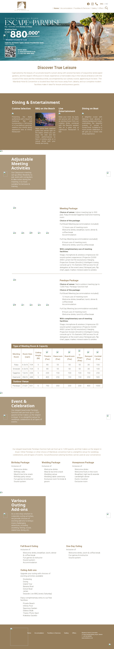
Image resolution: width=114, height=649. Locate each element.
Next (52, 219)
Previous (15, 219)
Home (56, 8)
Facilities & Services (82, 8)
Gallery (94, 8)
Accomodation (66, 8)
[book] (110, 644)
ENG (101, 4)
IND (106, 4)
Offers (101, 8)
